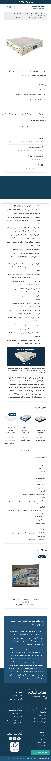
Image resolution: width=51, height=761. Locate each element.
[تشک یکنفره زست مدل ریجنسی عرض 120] (10, 418)
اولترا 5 (15, 659)
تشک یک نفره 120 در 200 (37, 16)
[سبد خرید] (6, 7)
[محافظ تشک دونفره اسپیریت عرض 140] (25, 575)
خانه (44, 14)
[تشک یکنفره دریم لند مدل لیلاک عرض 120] (40, 418)
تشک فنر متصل (16, 114)
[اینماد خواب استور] (14, 747)
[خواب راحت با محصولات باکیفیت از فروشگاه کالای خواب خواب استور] (38, 7)
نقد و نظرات (42, 192)
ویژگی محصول (41, 186)
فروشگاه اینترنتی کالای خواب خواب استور (21, 758)
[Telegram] (14, 738)
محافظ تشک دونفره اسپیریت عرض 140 (25, 600)
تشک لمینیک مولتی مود (36, 120)
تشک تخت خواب (35, 14)
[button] (45, 7)
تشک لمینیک (27, 343)
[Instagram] (10, 738)
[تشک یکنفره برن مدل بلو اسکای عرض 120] (25, 418)
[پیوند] (10, 7)
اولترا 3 (26, 659)
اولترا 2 (32, 659)
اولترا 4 (21, 659)
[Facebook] (19, 738)
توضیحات (43, 180)
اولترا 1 (37, 659)
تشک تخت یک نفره (22, 14)
